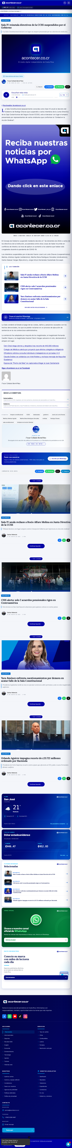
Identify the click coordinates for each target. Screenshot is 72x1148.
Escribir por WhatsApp (59, 458)
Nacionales (14, 15)
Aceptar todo (19, 1145)
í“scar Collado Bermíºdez (15, 81)
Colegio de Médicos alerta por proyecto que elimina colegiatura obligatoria (33, 349)
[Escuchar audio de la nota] (6, 95)
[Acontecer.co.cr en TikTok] (20, 1016)
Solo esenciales (7, 1145)
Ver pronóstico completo (57, 823)
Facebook (40, 471)
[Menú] (69, 3)
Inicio (6, 15)
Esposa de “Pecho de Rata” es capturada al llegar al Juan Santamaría (31, 363)
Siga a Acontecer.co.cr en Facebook (16, 368)
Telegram (66, 471)
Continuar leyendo (35, 546)
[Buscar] (64, 2)
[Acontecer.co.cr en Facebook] (4, 1016)
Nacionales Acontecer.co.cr (14, 105)
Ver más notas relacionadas (35, 307)
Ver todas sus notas (35, 443)
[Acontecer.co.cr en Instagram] (25, 1016)
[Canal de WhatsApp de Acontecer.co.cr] (10, 1016)
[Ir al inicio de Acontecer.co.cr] (16, 1002)
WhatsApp (50, 471)
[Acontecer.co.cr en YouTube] (15, 1016)
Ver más (62, 855)
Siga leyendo (37, 480)
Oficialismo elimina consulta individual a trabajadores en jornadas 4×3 (32, 353)
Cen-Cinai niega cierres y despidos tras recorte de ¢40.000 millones (31, 346)
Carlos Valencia (12, 534)
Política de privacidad (46, 1141)
